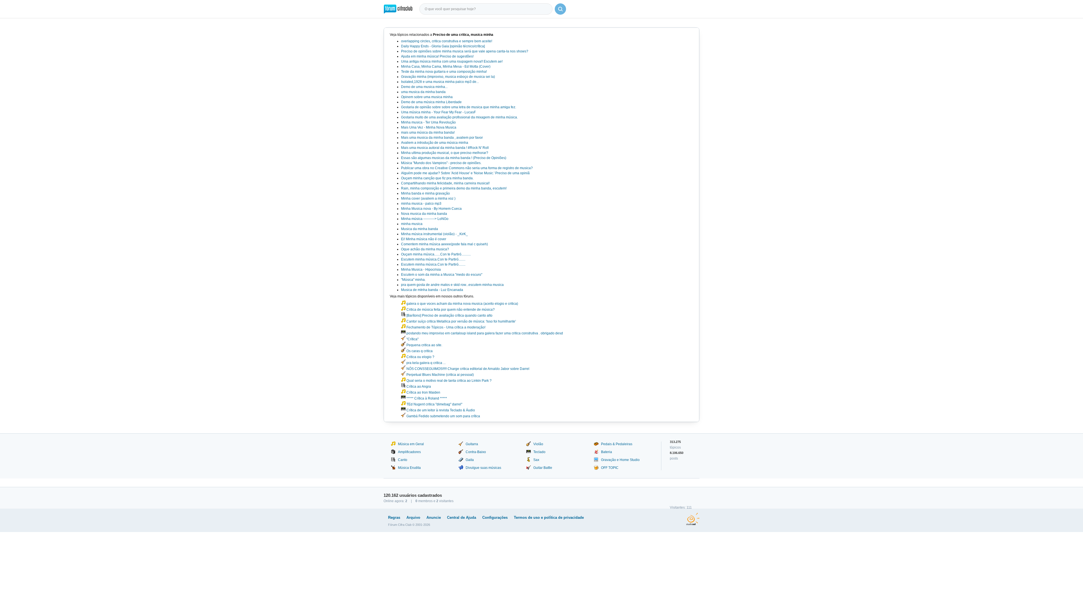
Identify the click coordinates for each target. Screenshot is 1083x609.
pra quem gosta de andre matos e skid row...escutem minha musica (452, 285)
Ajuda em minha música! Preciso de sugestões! (437, 56)
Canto (402, 460)
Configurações (495, 517)
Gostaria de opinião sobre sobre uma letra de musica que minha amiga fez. (458, 107)
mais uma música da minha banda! (428, 132)
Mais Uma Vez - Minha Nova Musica (428, 127)
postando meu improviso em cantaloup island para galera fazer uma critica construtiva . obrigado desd (484, 333)
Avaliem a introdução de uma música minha (434, 143)
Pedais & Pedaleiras (616, 444)
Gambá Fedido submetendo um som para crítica (443, 416)
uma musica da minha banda (423, 92)
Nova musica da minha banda (424, 214)
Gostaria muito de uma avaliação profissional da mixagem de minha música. (459, 117)
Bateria (606, 452)
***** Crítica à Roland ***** (426, 398)
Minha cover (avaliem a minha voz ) (428, 198)
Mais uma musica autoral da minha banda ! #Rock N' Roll (445, 148)
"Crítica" (412, 339)
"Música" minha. (413, 280)
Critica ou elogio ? (420, 357)
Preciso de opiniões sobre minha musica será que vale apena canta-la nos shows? (464, 51)
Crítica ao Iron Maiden (423, 392)
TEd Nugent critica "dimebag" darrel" (434, 404)
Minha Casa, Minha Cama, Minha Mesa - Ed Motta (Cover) (445, 67)
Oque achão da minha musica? (425, 249)
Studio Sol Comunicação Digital (692, 519)
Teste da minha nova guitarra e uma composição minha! (444, 72)
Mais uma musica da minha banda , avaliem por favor (442, 138)
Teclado (539, 452)
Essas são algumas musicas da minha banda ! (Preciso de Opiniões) (453, 158)
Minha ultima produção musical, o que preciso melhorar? (444, 153)
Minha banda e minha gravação (425, 193)
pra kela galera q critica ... (426, 363)
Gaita (470, 460)
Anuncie (433, 517)
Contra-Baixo (476, 452)
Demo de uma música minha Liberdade (431, 102)
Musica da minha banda (419, 229)
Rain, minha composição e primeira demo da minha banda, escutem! (454, 188)
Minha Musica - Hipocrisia (421, 270)
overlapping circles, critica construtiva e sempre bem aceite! (446, 41)
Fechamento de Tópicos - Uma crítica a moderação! (445, 327)
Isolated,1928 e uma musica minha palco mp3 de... (440, 82)
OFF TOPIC (609, 468)
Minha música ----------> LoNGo (424, 219)
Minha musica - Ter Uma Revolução (428, 122)
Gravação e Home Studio (620, 460)
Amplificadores (409, 452)
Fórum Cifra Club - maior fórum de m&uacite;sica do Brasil (398, 9)
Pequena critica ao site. (424, 345)
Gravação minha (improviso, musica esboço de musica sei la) (448, 77)
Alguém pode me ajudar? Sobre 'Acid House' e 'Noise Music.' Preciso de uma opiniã (465, 173)
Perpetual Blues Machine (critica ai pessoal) (440, 375)
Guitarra (472, 444)
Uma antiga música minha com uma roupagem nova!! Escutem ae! (452, 61)
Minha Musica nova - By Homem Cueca (431, 209)
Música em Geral (411, 444)
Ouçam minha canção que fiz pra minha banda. (437, 178)
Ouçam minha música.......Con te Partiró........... (436, 254)
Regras (394, 517)
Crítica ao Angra (418, 387)
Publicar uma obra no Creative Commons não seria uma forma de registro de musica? (467, 168)
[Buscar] (560, 9)
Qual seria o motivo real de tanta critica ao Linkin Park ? (449, 381)
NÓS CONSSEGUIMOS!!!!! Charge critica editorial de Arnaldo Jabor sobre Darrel (467, 369)
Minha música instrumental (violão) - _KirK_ (434, 234)
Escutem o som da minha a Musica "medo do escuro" (441, 275)
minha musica (411, 224)
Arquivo (413, 517)
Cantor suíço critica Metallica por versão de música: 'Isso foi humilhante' (461, 321)
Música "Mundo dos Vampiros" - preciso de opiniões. (441, 163)
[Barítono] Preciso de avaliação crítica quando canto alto (449, 315)
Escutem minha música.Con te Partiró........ (433, 259)
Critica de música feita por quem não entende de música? (450, 310)
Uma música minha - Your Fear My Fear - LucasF (438, 112)
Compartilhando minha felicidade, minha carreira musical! (445, 183)
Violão (538, 444)
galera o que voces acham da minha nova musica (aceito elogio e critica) (462, 304)
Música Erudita (409, 468)
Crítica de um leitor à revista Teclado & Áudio (440, 410)
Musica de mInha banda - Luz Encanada (432, 290)
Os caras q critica (419, 351)
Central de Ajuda (461, 517)
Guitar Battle (542, 468)
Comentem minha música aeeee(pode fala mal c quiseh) (444, 244)
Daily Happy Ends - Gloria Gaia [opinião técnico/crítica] (443, 46)
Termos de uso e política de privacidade (549, 517)
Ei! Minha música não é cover (423, 239)
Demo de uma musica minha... (424, 87)
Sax (536, 460)
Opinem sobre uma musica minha (427, 97)
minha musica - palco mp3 (421, 204)
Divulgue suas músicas (483, 468)
